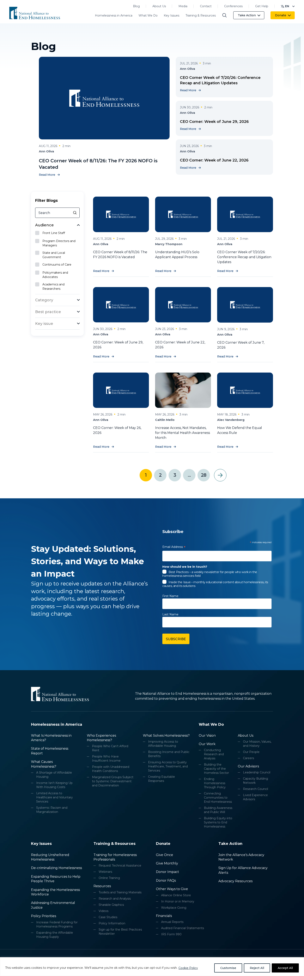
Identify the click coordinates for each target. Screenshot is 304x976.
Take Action (247, 15)
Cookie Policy (188, 968)
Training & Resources (201, 15)
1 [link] (145, 475)
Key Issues (171, 15)
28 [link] (203, 475)
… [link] (189, 475)
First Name (170, 596)
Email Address (174, 547)
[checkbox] (57, 233)
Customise (228, 968)
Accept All (285, 968)
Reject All (257, 968)
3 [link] (175, 475)
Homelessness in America (113, 15)
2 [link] (160, 475)
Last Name (170, 614)
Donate (280, 15)
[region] (152, 966)
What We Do (148, 15)
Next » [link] (220, 475)
